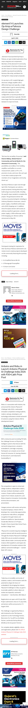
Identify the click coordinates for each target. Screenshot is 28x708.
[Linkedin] (13, 42)
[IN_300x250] (14, 324)
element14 (16, 281)
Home (3, 15)
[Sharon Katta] (12, 34)
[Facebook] (9, 42)
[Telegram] (5, 42)
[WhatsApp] (16, 42)
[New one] (14, 129)
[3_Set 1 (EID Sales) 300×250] (14, 347)
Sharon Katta (16, 34)
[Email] (20, 42)
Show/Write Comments (14, 301)
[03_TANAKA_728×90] (14, 707)
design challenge (9, 281)
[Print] (24, 42)
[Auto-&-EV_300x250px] (14, 242)
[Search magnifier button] (24, 7)
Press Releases (8, 15)
